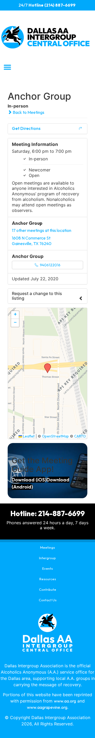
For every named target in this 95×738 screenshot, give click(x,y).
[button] (7, 67)
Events (47, 568)
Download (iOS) (29, 480)
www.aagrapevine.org (47, 707)
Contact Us (47, 600)
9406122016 (49, 265)
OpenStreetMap (55, 436)
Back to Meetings (28, 112)
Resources (47, 579)
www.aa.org (65, 701)
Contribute (47, 589)
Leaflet (28, 436)
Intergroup (47, 558)
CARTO (80, 436)
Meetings (47, 547)
